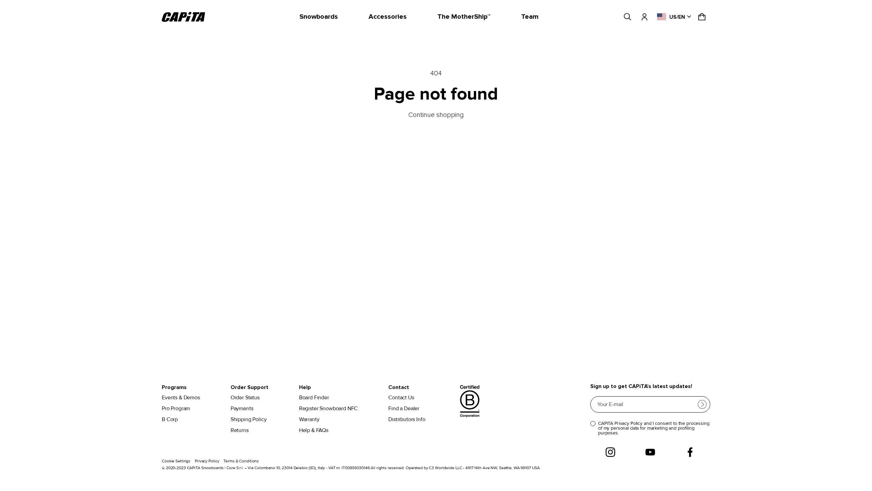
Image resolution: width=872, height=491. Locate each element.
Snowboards (318, 17)
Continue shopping (436, 114)
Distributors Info (406, 419)
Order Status (245, 398)
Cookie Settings (176, 461)
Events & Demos (181, 398)
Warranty (309, 419)
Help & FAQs (313, 430)
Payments (242, 408)
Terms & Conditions (241, 461)
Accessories (388, 17)
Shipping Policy (249, 419)
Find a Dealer (403, 408)
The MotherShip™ (463, 17)
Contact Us (401, 398)
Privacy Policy (207, 461)
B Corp (170, 419)
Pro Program (176, 408)
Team (530, 17)
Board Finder (314, 398)
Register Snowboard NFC (328, 408)
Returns (240, 430)
